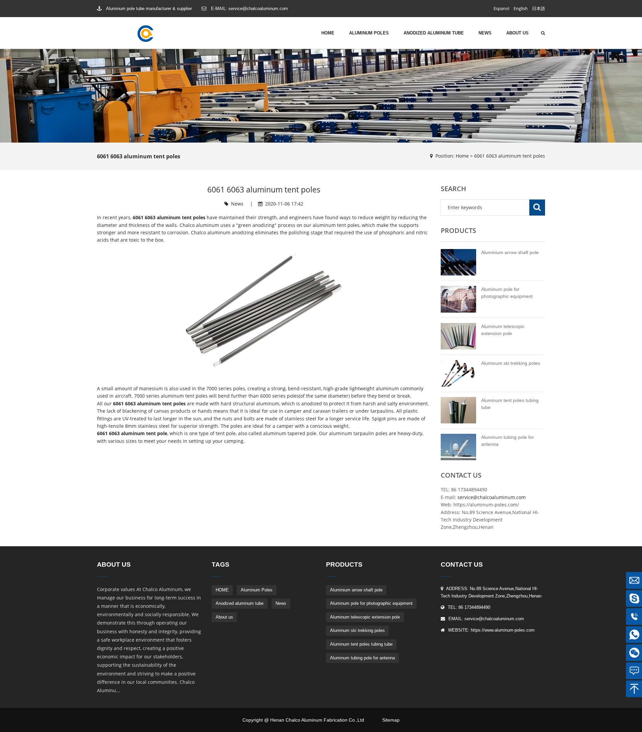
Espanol (501, 8)
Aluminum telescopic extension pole (365, 617)
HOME (327, 32)
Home (462, 156)
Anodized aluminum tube (434, 32)
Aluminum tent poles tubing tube (361, 644)
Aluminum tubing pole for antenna (362, 657)
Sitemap (391, 720)
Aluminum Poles (369, 32)
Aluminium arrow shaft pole (510, 252)
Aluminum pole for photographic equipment (371, 603)
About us (517, 32)
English (521, 8)
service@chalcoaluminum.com (258, 8)
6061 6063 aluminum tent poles (509, 156)
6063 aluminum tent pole (138, 433)
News (485, 32)
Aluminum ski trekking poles (510, 363)
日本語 (538, 8)
